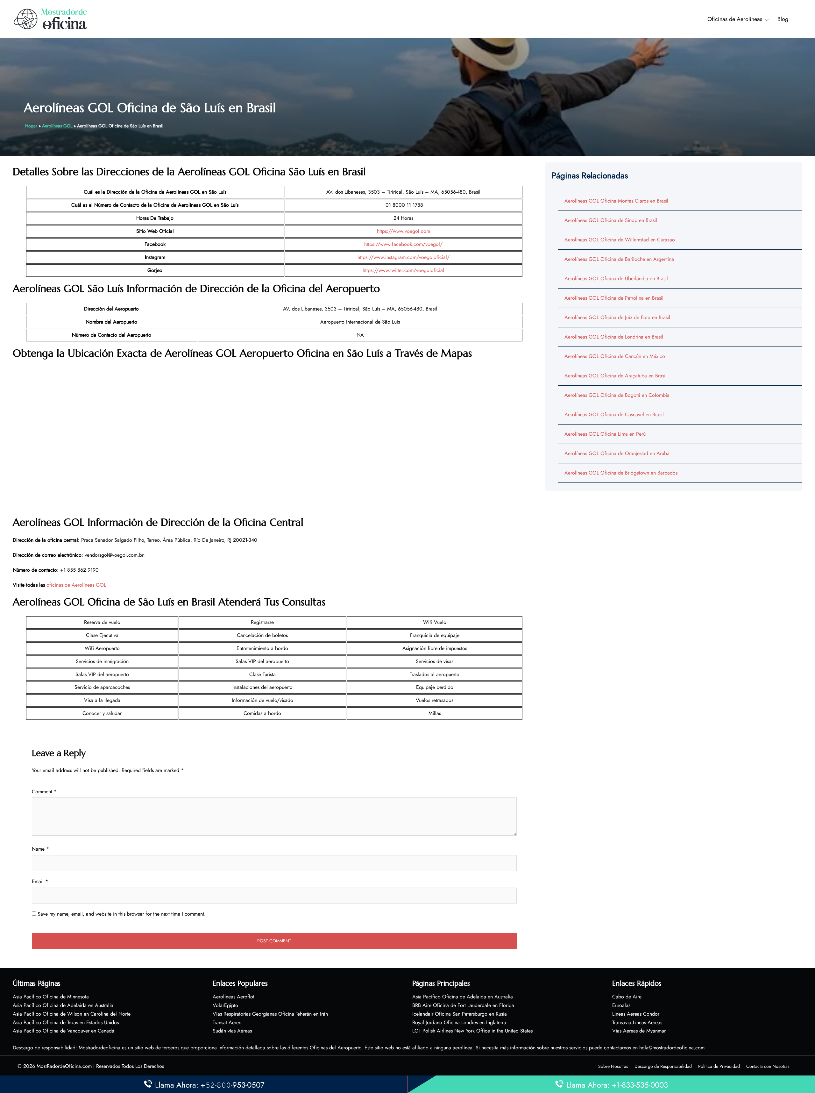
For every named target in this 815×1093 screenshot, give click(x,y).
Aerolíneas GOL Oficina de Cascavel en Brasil (614, 414)
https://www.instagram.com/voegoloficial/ (404, 257)
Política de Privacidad (719, 1066)
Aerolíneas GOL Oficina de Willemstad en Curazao (619, 239)
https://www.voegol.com (403, 231)
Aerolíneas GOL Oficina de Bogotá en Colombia (617, 395)
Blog (782, 19)
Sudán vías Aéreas (232, 1030)
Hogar (31, 126)
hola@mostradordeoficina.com (672, 1047)
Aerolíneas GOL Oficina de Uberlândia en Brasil (616, 278)
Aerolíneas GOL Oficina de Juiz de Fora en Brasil (617, 317)
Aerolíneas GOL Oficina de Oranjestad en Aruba (617, 453)
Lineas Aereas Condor (635, 1014)
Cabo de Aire (626, 996)
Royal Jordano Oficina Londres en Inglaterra (459, 1022)
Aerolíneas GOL (57, 126)
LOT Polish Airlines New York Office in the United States (472, 1030)
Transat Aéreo (227, 1022)
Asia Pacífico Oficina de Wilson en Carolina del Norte (72, 1014)
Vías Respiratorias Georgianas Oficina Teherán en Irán (270, 1014)
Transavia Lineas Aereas (637, 1022)
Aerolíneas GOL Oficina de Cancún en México (614, 356)
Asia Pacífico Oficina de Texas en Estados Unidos (66, 1022)
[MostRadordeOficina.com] (51, 18)
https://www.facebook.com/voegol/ (403, 244)
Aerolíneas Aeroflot (233, 996)
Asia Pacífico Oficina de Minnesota (51, 996)
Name (40, 849)
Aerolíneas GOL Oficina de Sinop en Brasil (610, 220)
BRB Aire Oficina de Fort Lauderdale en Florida (463, 1005)
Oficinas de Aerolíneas (734, 19)
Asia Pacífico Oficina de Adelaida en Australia (63, 1005)
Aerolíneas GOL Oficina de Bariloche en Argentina (619, 259)
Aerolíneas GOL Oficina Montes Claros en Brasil (616, 200)
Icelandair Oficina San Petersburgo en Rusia (459, 1014)
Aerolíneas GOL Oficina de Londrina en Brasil (613, 336)
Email (40, 881)
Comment (44, 791)
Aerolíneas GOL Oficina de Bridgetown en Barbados (620, 472)
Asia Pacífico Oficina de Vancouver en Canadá (63, 1030)
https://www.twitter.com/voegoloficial (403, 270)
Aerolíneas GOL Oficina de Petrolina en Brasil (613, 298)
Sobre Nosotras (613, 1066)
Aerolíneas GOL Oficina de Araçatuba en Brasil (615, 375)
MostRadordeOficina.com (64, 1066)
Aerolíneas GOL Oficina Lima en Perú (605, 434)
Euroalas (621, 1005)
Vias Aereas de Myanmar (639, 1030)
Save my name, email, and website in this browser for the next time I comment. (122, 914)
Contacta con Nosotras (768, 1066)
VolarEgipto (225, 1005)
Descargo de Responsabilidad (663, 1066)
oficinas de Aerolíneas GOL (76, 585)
